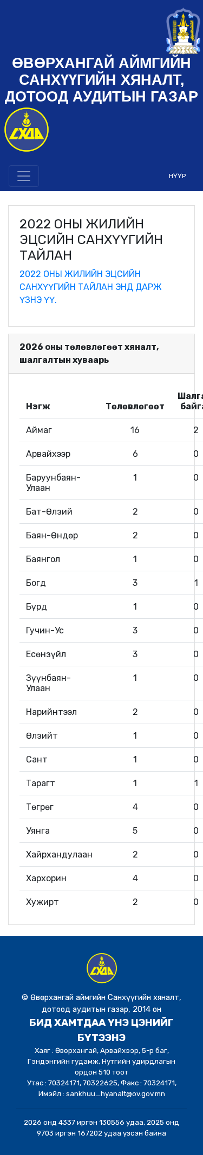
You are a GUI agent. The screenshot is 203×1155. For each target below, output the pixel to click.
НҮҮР (177, 176)
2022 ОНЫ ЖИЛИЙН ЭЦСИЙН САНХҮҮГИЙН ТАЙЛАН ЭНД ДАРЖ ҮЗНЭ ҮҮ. (90, 287)
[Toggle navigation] (24, 176)
